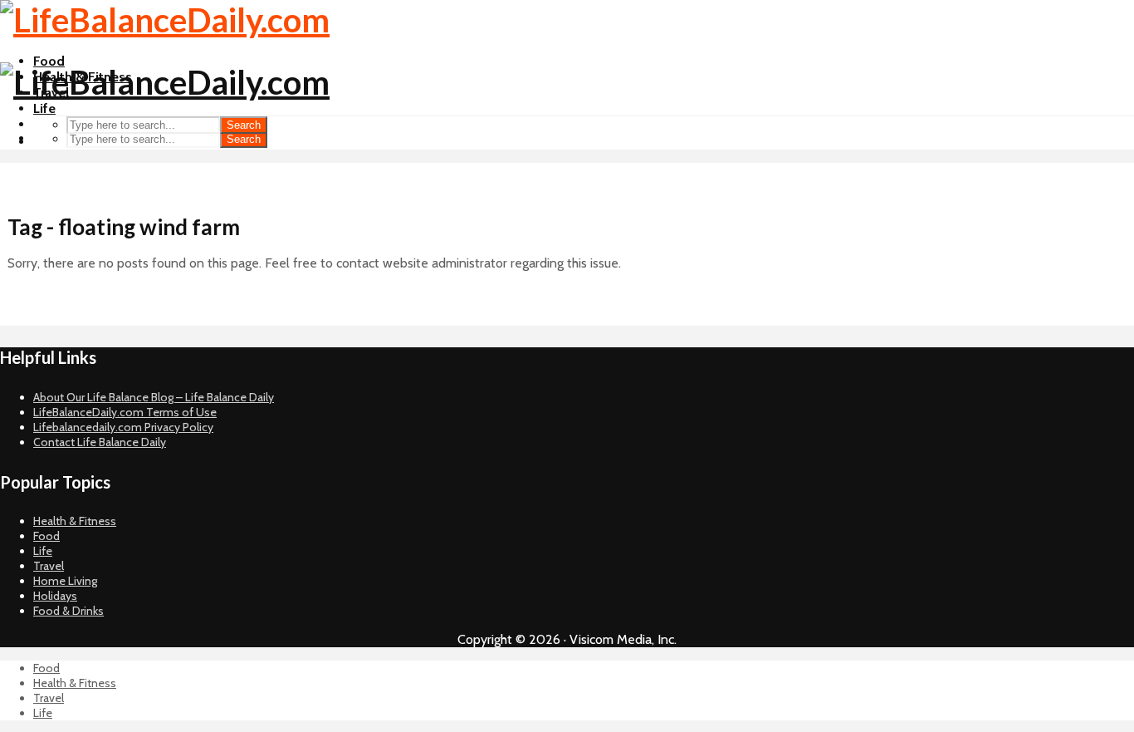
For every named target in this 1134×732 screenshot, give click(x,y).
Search (244, 139)
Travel (48, 565)
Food (49, 61)
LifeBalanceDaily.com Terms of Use (125, 412)
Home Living (65, 580)
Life (44, 108)
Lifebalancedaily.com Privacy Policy (123, 427)
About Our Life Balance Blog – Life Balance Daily (153, 397)
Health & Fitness (74, 520)
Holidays (55, 595)
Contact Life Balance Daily (99, 442)
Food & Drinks (68, 610)
